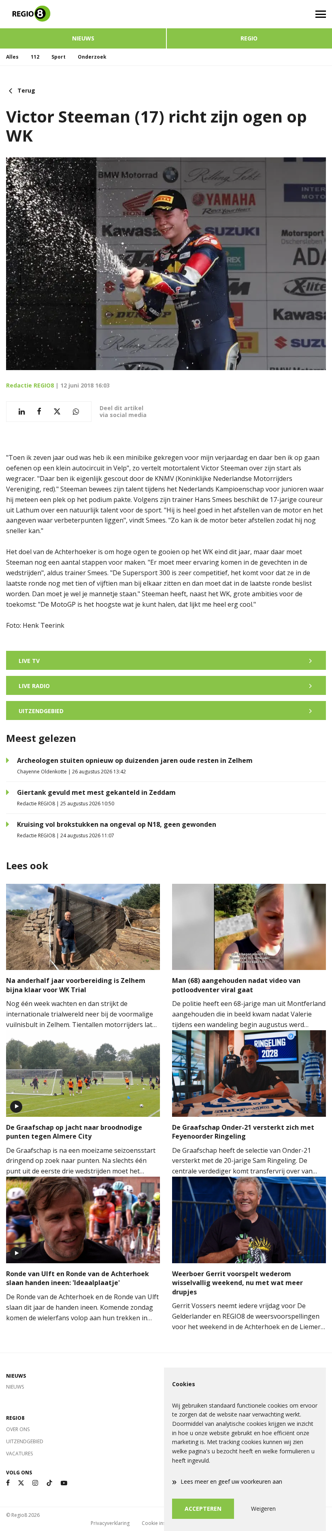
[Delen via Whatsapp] (76, 411)
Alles (12, 56)
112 (35, 56)
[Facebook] (8, 1483)
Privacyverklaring (110, 1523)
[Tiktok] (49, 1483)
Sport (58, 56)
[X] (21, 1483)
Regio (249, 38)
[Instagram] (35, 1483)
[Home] (83, 14)
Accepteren (203, 1508)
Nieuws (83, 38)
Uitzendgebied (24, 1441)
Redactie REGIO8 (30, 385)
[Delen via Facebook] (39, 411)
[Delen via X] (57, 411)
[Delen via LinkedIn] (22, 411)
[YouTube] (64, 1483)
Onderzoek (92, 56)
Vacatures (19, 1453)
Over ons (18, 1429)
